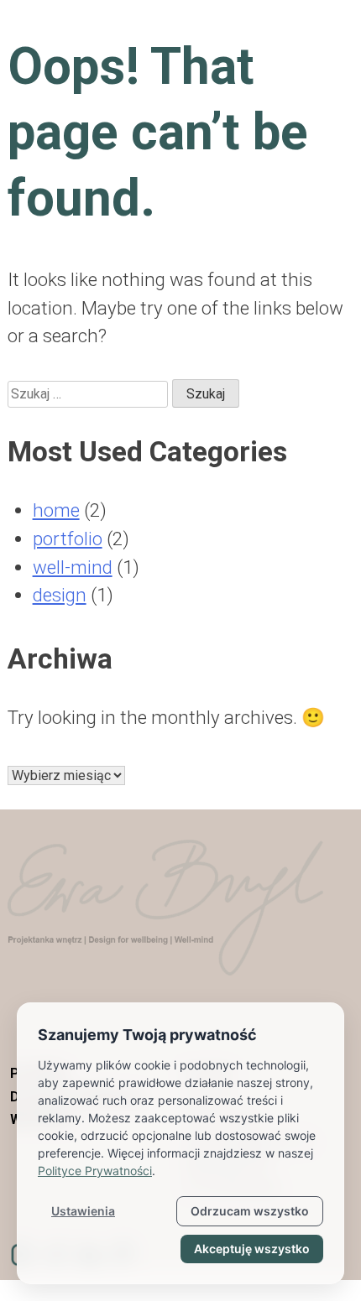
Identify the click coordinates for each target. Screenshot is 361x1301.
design (59, 595)
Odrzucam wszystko (250, 1211)
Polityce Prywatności (95, 1170)
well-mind (72, 567)
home (56, 510)
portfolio (67, 538)
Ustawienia (83, 1211)
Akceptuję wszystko (252, 1248)
